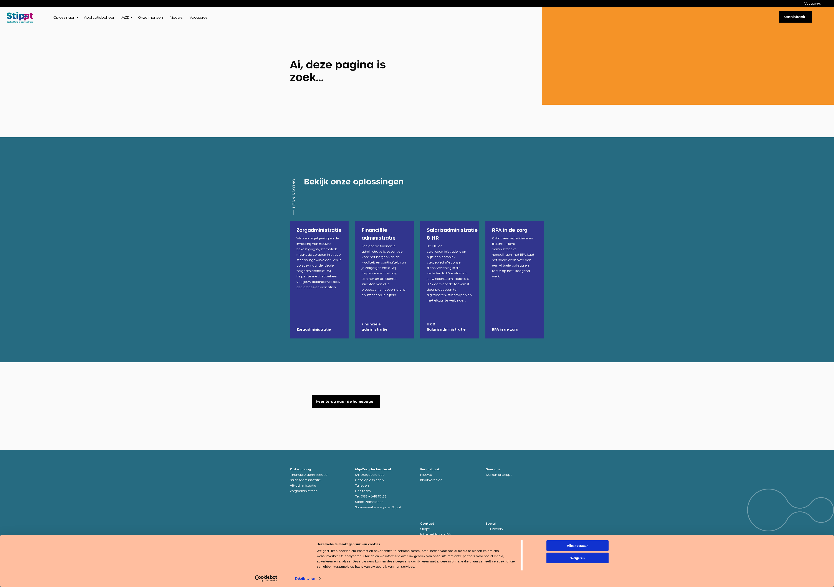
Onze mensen (150, 17)
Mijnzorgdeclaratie (370, 474)
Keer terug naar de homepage (344, 401)
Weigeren (577, 558)
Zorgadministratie (304, 491)
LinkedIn (496, 529)
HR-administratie (303, 485)
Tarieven (362, 485)
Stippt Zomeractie (369, 502)
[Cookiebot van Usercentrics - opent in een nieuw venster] (266, 578)
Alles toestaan (577, 545)
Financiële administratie (309, 474)
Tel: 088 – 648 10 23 (370, 496)
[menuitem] (815, 3)
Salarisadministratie (305, 480)
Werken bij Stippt (498, 474)
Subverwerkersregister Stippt (378, 507)
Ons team (363, 491)
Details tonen (305, 578)
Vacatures (812, 3)
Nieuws (176, 17)
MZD (125, 17)
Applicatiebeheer (99, 17)
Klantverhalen (431, 480)
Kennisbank (794, 17)
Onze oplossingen (369, 480)
